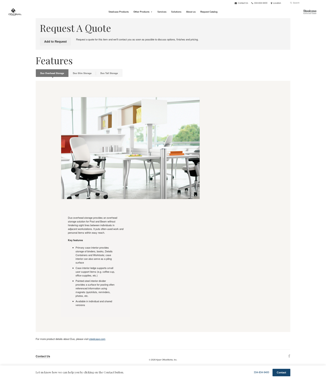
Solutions (176, 12)
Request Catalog (209, 12)
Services (161, 12)
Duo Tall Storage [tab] (109, 73)
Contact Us (242, 3)
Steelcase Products (118, 12)
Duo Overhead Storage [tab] (52, 73)
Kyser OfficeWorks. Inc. (166, 359)
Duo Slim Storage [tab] (82, 73)
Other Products (141, 12)
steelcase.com (97, 339)
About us (191, 12)
